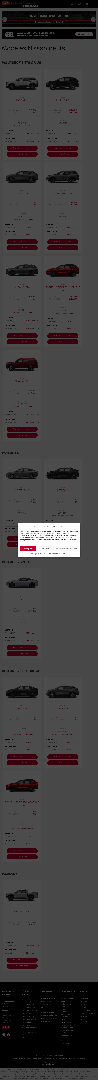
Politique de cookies (38, 554)
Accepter (28, 549)
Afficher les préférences (66, 549)
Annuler (45, 549)
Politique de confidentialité (56, 554)
